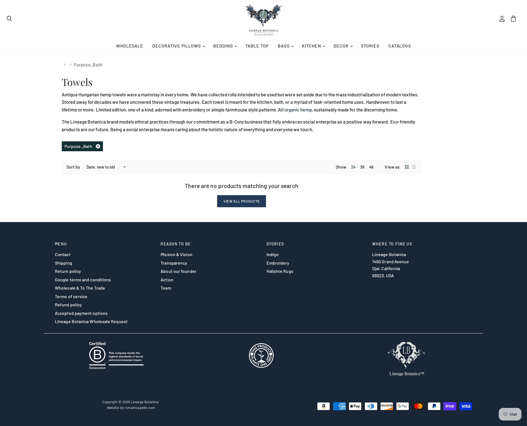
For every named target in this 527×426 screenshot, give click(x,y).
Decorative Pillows (177, 45)
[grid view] (407, 167)
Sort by (73, 166)
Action (167, 279)
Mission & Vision (176, 254)
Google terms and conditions (83, 279)
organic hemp (298, 109)
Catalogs (399, 45)
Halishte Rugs (280, 271)
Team (166, 287)
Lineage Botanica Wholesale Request (91, 321)
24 (353, 166)
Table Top (257, 45)
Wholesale (130, 45)
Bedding (223, 45)
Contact (63, 254)
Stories (370, 45)
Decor (341, 45)
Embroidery (278, 262)
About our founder (178, 271)
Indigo (273, 254)
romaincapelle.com (140, 407)
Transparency (174, 262)
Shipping (63, 262)
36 (362, 166)
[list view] (414, 167)
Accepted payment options (81, 313)
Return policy (68, 271)
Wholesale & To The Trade (80, 287)
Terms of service (71, 296)
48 (371, 166)
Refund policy (68, 304)
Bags (284, 45)
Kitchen (312, 45)
